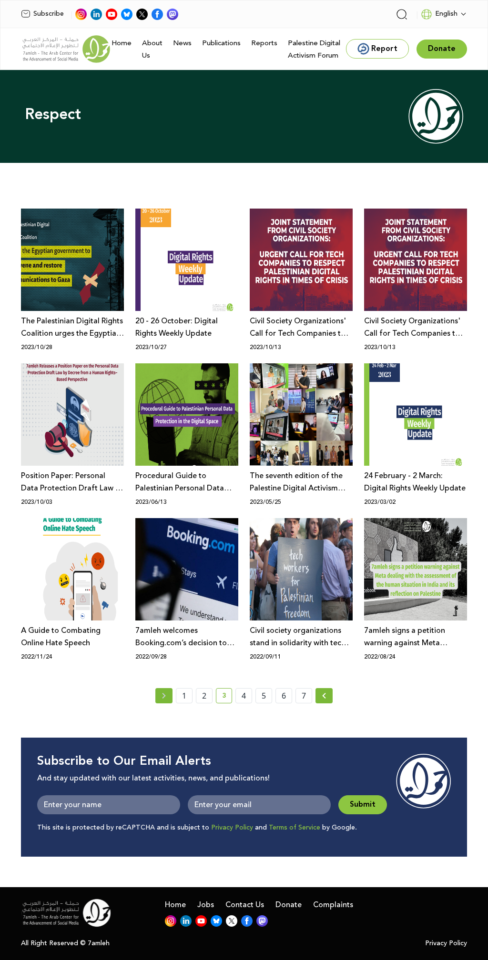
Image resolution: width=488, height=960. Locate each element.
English (446, 14)
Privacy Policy (232, 827)
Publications (221, 43)
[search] (401, 14)
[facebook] (157, 14)
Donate (288, 904)
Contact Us (244, 904)
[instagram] (81, 14)
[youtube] (111, 14)
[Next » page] (324, 695)
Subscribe (48, 14)
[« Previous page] (164, 695)
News (182, 43)
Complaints (333, 904)
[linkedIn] (96, 14)
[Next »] (324, 695)
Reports (264, 43)
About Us (152, 49)
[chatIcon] (172, 14)
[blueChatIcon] (126, 14)
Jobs (205, 904)
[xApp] (142, 14)
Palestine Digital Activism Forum (314, 49)
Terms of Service (294, 827)
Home (122, 43)
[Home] (66, 49)
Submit (363, 804)
